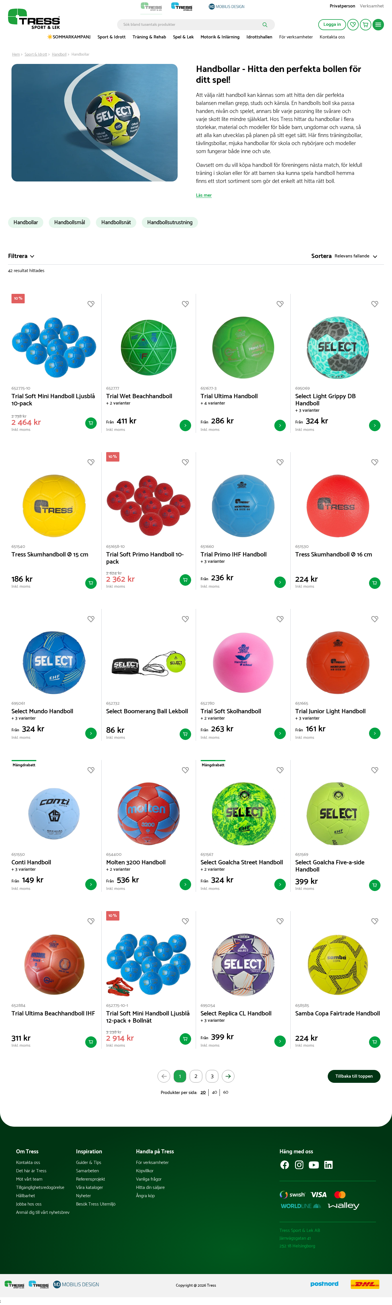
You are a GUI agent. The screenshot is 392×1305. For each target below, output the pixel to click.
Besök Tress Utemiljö (95, 1204)
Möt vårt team (29, 1179)
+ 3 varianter (307, 410)
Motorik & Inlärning (220, 37)
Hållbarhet (25, 1196)
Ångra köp (145, 1196)
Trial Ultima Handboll (229, 396)
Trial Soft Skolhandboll (231, 711)
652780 (208, 703)
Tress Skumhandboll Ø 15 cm (49, 554)
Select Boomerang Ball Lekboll (147, 711)
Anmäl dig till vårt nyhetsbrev (42, 1213)
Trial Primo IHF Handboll (234, 554)
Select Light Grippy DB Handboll (325, 400)
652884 (18, 1006)
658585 (302, 1006)
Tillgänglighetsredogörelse (40, 1188)
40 (214, 1092)
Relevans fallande (352, 256)
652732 (113, 703)
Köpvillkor (145, 1171)
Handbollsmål (69, 222)
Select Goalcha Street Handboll (242, 862)
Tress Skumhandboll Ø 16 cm (333, 554)
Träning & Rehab (149, 37)
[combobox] (192, 25)
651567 (207, 854)
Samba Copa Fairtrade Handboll (337, 1013)
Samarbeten (87, 1171)
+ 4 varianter (213, 403)
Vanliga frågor (149, 1179)
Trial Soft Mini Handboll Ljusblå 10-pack (53, 400)
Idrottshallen (259, 37)
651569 (301, 854)
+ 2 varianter (118, 403)
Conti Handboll (31, 862)
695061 (18, 703)
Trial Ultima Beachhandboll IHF (53, 1013)
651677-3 (209, 388)
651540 (18, 547)
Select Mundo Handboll (42, 711)
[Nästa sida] (228, 1076)
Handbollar (25, 222)
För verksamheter (296, 37)
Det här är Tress (31, 1171)
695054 (208, 1006)
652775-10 (20, 388)
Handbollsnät (116, 222)
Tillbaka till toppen (354, 1076)
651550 (18, 854)
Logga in (332, 24)
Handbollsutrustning (170, 222)
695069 (302, 388)
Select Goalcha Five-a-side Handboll (329, 866)
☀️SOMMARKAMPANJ (69, 37)
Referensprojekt (90, 1179)
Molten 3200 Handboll (136, 862)
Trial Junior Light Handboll (330, 711)
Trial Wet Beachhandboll (139, 396)
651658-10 (115, 547)
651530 (302, 547)
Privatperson (342, 6)
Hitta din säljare (150, 1188)
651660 (207, 547)
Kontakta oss (332, 37)
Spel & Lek (183, 37)
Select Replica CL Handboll (236, 1013)
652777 (112, 388)
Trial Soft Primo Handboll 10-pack (145, 558)
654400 (114, 854)
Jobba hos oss (29, 1204)
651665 (301, 703)
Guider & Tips (88, 1163)
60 (225, 1092)
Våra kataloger (89, 1188)
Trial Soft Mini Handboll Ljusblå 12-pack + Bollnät (148, 1017)
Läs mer (204, 195)
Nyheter (83, 1196)
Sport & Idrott (112, 37)
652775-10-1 (117, 1006)
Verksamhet (372, 6)
